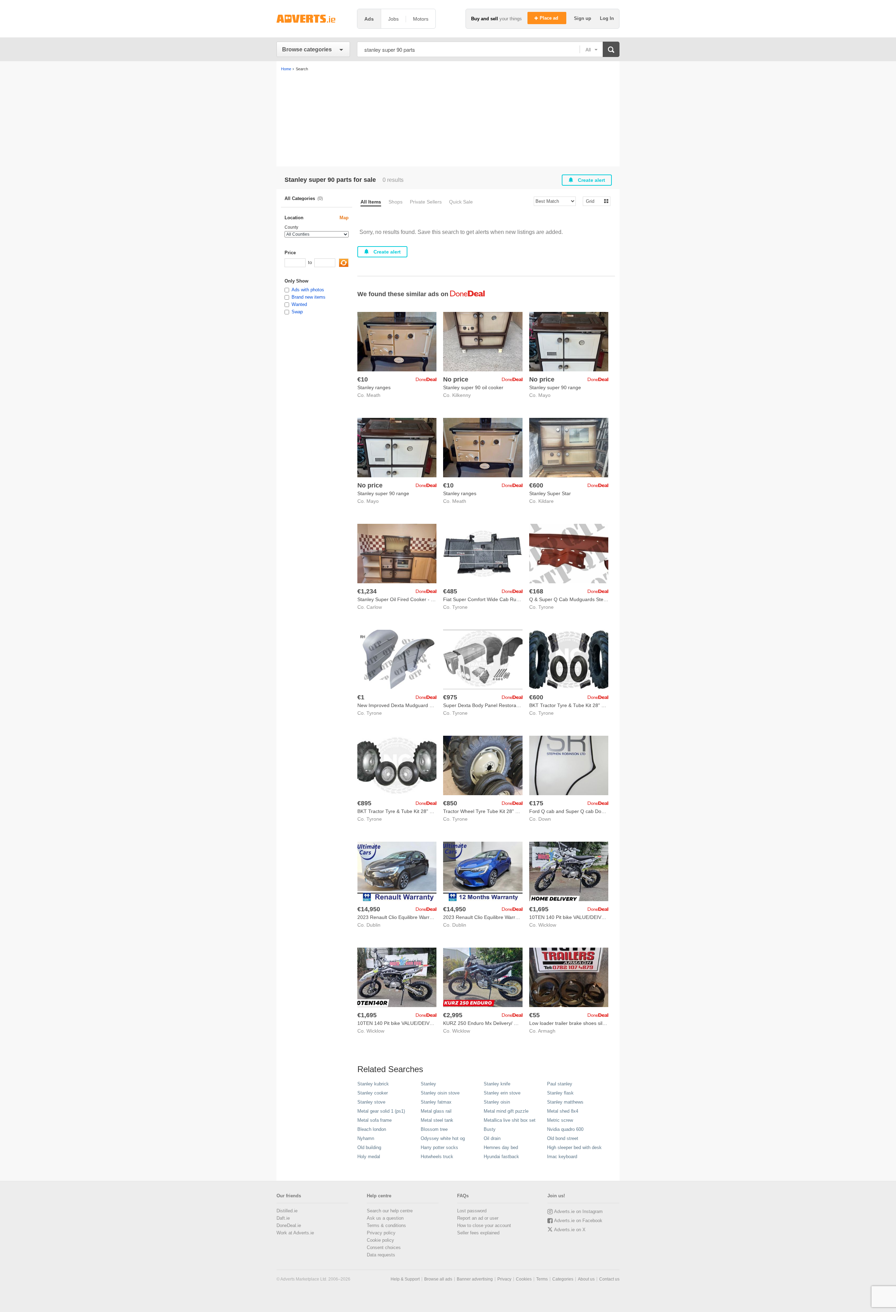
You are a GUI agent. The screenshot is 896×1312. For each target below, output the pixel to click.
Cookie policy (380, 1240)
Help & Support (405, 1279)
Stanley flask (560, 1093)
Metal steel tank (437, 1120)
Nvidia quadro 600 (565, 1129)
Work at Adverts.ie (295, 1232)
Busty (490, 1129)
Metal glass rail (436, 1111)
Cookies (524, 1279)
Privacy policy (381, 1232)
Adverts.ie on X (570, 1229)
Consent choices (384, 1247)
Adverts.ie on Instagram (578, 1211)
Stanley (428, 1083)
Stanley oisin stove (440, 1093)
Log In (607, 18)
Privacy (504, 1279)
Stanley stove (371, 1102)
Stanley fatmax (436, 1102)
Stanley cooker (372, 1093)
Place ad (550, 18)
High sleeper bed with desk (574, 1147)
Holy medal (368, 1156)
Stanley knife (497, 1083)
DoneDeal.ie (288, 1225)
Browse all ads (438, 1279)
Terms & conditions (386, 1225)
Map (344, 217)
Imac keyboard (562, 1156)
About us (586, 1279)
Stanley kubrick (373, 1083)
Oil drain (492, 1138)
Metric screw (560, 1120)
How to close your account (484, 1225)
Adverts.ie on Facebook (578, 1220)
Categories (562, 1279)
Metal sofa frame (374, 1120)
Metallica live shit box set (510, 1120)
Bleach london (371, 1129)
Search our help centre (390, 1210)
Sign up (583, 18)
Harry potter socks (439, 1147)
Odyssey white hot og (443, 1138)
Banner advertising (475, 1279)
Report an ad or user (477, 1218)
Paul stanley (559, 1083)
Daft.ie (283, 1218)
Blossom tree (434, 1129)
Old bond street (562, 1138)
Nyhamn (365, 1138)
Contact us (609, 1279)
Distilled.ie (287, 1210)
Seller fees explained (478, 1232)
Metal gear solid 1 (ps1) (381, 1111)
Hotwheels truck (437, 1156)
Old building (369, 1147)
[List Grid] (593, 201)
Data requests (381, 1254)
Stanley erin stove (502, 1093)
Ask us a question (385, 1218)
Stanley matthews (565, 1102)
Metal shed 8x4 (562, 1111)
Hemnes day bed (501, 1147)
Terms (542, 1279)
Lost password (471, 1210)
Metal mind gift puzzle (506, 1111)
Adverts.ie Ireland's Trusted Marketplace (313, 18)
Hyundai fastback (501, 1156)
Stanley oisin (497, 1102)
